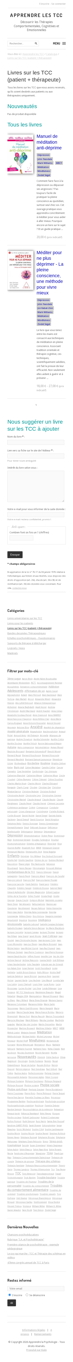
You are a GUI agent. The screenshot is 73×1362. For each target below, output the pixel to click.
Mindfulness (44, 171)
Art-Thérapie (33, 735)
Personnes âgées (36, 1077)
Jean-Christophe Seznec (26, 940)
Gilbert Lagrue (53, 892)
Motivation (39, 1045)
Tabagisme (40, 1153)
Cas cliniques (51, 771)
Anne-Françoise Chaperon (19, 719)
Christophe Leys (33, 795)
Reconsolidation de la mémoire (38, 1109)
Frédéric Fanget (24, 888)
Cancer (60, 767)
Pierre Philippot (44, 1093)
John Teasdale (45, 159)
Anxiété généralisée (18, 731)
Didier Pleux (47, 836)
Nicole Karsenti (42, 1053)
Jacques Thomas (47, 932)
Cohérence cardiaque (17, 807)
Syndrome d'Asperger (24, 1153)
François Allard (38, 876)
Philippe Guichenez (34, 1081)
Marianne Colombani (17, 1004)
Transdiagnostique (45, 1174)
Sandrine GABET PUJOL (17, 1125)
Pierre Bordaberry (54, 1089)
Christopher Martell (16, 799)
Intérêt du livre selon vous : (22, 467)
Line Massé (47, 980)
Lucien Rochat (25, 988)
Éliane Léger (24, 864)
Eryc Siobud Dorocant (52, 856)
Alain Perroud (34, 695)
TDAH (50, 1153)
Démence (38, 831)
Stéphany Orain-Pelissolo (30, 1141)
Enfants (13, 856)
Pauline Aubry (20, 1073)
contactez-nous (19, 588)
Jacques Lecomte (15, 932)
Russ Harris (41, 1121)
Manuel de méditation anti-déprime (49, 142)
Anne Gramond (40, 715)
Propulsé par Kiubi (36, 1350)
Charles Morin (34, 783)
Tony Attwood (28, 1174)
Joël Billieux (58, 960)
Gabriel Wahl (56, 888)
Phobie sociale (49, 1085)
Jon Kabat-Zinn (45, 308)
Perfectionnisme (35, 1073)
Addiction (53, 686)
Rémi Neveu (45, 1113)
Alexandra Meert (42, 699)
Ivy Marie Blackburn (55, 928)
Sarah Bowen (35, 1125)
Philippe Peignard (53, 1081)
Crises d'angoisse (27, 811)
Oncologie (23, 1061)
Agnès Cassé (52, 691)
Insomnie (32, 920)
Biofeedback (20, 763)
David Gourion (37, 819)
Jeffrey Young (34, 956)
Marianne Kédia (35, 1004)
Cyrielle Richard (57, 811)
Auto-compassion (26, 747)
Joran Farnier (28, 968)
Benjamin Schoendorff (36, 751)
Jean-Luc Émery (30, 944)
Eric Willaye (35, 856)
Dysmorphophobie (16, 844)
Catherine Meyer (34, 775)
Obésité (41, 1057)
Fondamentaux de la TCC (21, 872)
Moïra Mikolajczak (25, 1045)
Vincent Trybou (14, 1206)
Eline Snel (51, 844)
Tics (53, 1169)
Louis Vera (37, 984)
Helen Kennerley (54, 908)
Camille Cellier (48, 767)
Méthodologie (14, 1036)
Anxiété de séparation (54, 727)
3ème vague (14, 678)
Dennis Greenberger (48, 823)
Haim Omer (12, 904)
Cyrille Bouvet (14, 815)
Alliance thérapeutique (45, 703)
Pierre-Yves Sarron (15, 1097)
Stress (45, 1141)
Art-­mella (44, 735)
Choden (33, 787)
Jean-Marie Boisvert (48, 944)
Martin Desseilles (47, 1024)
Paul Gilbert (51, 1069)
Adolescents (15, 691)
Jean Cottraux (49, 936)
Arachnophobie (50, 731)
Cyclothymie (42, 811)
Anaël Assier (41, 707)
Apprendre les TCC (36, 15)
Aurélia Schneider (41, 739)
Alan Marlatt (21, 699)
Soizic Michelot (24, 1129)
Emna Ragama (49, 852)
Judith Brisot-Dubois (26, 972)
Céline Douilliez (55, 779)
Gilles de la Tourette (17, 896)
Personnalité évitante (17, 1077)
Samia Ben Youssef (55, 1121)
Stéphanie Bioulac (46, 1137)
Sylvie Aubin (12, 1149)
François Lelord (14, 880)
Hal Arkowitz (25, 904)
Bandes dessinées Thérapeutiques (26, 633)
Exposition (12, 864)
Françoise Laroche (15, 884)
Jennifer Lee (46, 956)
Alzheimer (12, 707)
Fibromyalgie (39, 868)
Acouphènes (13, 687)
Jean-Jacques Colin (47, 940)
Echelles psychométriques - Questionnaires (31, 638)
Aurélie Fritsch (30, 743)
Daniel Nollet (28, 815)
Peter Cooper (51, 1077)
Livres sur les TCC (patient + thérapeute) (29, 628)
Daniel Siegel (41, 815)
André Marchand (27, 711)
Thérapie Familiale (15, 1165)
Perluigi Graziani (52, 1073)
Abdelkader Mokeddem (18, 683)
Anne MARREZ (54, 715)
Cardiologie (37, 771)
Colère (32, 807)
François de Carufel (55, 876)
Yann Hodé (27, 1210)
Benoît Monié (54, 751)
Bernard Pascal (14, 755)
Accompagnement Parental (49, 683)
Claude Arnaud (34, 799)
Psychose (39, 1105)
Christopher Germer (51, 795)
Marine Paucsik (38, 1016)
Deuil (26, 827)
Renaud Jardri (13, 1113)
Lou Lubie (12, 984)
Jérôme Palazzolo (30, 960)
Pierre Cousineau (15, 1093)
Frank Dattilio (32, 884)
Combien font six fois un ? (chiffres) (29, 532)
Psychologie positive (55, 1101)
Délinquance (27, 831)
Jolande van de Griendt (52, 964)
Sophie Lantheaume (54, 1129)
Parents (47, 1061)
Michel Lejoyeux (44, 1036)
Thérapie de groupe (24, 1161)
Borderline (33, 763)
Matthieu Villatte (44, 1028)
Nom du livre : (16, 436)
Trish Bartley (30, 1177)
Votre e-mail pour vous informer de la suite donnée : (36, 509)
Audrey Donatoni (24, 739)
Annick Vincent (54, 723)
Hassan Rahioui (38, 908)
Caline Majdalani (32, 767)
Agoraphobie (13, 695)
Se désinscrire (37, 1295)
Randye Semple (14, 1109)
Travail (58, 1174)
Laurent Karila (21, 980)
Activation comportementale (33, 687)
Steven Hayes (13, 1137)
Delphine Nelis (14, 823)
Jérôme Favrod (14, 960)
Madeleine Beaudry (44, 992)
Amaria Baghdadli (26, 707)
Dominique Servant (22, 840)
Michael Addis (29, 1036)
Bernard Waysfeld (15, 759)
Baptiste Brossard (16, 751)
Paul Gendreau (38, 1069)
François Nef (29, 880)
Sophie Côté (38, 1129)
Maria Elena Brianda (38, 1000)
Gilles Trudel (34, 896)
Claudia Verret (39, 803)
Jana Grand (23, 936)
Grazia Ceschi (22, 900)
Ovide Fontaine (36, 1061)
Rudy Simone (29, 1121)
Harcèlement (24, 908)
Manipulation (35, 996)
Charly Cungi (23, 787)
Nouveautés (26, 1057)
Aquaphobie (36, 731)
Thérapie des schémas (47, 1161)
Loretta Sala (58, 980)
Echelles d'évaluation (36, 844)
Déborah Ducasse (38, 827)
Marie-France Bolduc (45, 1012)
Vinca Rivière (54, 1202)
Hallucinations (38, 904)
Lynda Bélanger (49, 988)
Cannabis (11, 771)
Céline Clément (39, 779)
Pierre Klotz (30, 1093)
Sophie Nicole (27, 1133)
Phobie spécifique (17, 1089)
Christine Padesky (30, 791)
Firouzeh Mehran (54, 868)
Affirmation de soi (35, 691)
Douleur (55, 840)
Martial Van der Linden (26, 1024)
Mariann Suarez (55, 1000)
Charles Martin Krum (16, 783)
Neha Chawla (54, 1049)
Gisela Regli (46, 896)
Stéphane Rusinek (29, 1137)
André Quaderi (43, 711)
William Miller (38, 1206)
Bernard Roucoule (50, 755)
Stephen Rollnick (57, 1133)
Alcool (31, 699)
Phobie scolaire (31, 1085)
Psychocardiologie (35, 1101)
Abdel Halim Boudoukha (45, 679)
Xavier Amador (14, 1210)
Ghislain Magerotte (36, 892)
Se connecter (58, 3)
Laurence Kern (44, 976)
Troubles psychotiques (28, 1194)
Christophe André (15, 795)
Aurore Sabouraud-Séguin (50, 743)
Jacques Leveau (32, 932)
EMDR (38, 848)
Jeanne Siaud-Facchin (16, 956)
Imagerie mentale (53, 916)
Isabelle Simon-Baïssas (34, 928)
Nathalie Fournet (24, 1049)
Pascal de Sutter (28, 1065)
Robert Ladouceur (31, 1117)
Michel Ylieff (22, 1041)
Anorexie (11, 727)
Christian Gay (45, 787)
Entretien (25, 856)
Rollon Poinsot (14, 1121)
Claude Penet (25, 803)
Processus (55, 1097)
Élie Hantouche (38, 864)
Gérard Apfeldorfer (16, 892)
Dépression (43, 155)
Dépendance (50, 831)
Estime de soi (41, 860)
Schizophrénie (48, 1125)
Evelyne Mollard (56, 860)
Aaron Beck (27, 679)
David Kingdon (52, 819)
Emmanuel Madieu (16, 852)
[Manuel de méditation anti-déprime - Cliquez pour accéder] (20, 172)
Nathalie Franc (40, 1049)
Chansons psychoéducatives (23, 1234)
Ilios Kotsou (38, 916)
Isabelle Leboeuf (31, 924)
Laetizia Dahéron (15, 976)
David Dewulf (23, 819)
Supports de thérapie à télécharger (26, 643)
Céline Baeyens (24, 779)
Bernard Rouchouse (31, 755)
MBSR (61, 1028)
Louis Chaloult (25, 984)
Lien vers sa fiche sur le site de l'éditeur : (30, 450)
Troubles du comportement (36, 1186)
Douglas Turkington (41, 840)
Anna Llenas (56, 711)
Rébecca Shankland (30, 1113)
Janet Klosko (35, 936)
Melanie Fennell (28, 1032)
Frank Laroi (44, 884)
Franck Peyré (24, 876)
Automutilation (42, 747)
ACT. (33, 682)
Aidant (24, 695)
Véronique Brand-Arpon (39, 1198)
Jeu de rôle (58, 956)
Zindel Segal (44, 175)
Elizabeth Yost (28, 848)
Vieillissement (40, 1202)
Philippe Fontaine (15, 1081)
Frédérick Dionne (41, 888)
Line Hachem (34, 980)
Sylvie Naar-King (40, 1149)
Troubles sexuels (48, 1194)
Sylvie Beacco (26, 1149)
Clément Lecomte (55, 803)
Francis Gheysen (44, 872)
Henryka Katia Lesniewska (36, 912)
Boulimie (45, 763)
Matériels (12, 653)
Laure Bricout (30, 976)
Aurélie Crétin (57, 739)
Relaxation (59, 1109)
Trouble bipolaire (46, 1177)
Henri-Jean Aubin (15, 912)
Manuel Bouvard (50, 996)
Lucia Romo (49, 984)
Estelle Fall (12, 860)
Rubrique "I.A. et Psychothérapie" (25, 1239)
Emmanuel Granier (51, 848)
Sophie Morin (13, 1133)
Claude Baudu (48, 799)
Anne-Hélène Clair (41, 719)
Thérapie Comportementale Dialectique (31, 1157)
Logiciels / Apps (16, 648)
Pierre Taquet (59, 1093)
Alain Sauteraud (49, 695)
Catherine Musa (50, 775)
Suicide (25, 1145)
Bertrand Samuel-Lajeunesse (38, 759)
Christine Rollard (48, 791)
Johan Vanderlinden (16, 964)
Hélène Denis (25, 916)
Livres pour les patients (20, 623)
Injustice (23, 920)
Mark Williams (45, 163)
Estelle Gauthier (25, 860)
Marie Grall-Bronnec (28, 1008)
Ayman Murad (57, 747)
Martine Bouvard (27, 1028)
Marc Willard (22, 1000)
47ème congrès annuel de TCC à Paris (28, 1262)
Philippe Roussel (15, 1085)
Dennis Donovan (30, 823)
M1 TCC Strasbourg (25, 992)
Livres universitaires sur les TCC (24, 618)
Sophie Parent (42, 1133)
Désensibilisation (32, 836)
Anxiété (36, 727)
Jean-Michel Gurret (29, 948)
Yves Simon (38, 1210)
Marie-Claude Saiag (25, 1012)
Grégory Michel (37, 900)
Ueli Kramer (21, 1198)
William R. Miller (53, 1206)
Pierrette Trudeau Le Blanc (37, 1097)
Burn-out (19, 767)
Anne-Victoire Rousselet (34, 723)
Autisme (11, 747)
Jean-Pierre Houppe (54, 952)
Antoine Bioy (23, 727)
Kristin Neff (55, 972)
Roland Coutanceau (50, 1117)
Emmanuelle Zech (34, 852)
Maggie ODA (22, 996)
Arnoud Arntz (20, 735)
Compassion (42, 807)
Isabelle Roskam (15, 928)
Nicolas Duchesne (25, 1053)
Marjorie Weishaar (15, 1020)
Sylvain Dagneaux (54, 1145)
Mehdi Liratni (13, 1032)
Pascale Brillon (43, 1065)
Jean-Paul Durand (47, 948)
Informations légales (33, 1330)
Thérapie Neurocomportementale (41, 1165)
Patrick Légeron (23, 1069)
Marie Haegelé (46, 1008)
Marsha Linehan (47, 1020)
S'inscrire (44, 3)
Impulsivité (12, 920)
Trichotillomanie (15, 1177)
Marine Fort (24, 1016)
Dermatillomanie (15, 827)
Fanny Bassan (25, 868)
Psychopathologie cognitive (20, 1105)
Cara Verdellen (24, 771)
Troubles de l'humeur (26, 1182)
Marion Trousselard (55, 1016)
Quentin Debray (52, 1105)
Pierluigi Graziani (36, 1089)
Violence (27, 1206)
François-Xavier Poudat (46, 880)
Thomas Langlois (21, 1169)
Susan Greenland (38, 1145)
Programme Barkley (16, 1101)
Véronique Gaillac (24, 1202)
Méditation (43, 167)
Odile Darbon (52, 1057)
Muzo (48, 1045)
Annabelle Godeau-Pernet (19, 715)
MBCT (59, 163)
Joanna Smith (46, 960)
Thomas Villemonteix (40, 1169)
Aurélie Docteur (14, 743)
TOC (18, 1173)
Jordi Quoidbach (43, 968)
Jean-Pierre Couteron (34, 952)
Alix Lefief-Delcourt (24, 703)
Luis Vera (37, 988)
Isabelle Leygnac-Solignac (52, 924)
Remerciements (42, 1334)
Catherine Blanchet (16, 775)
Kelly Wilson (43, 972)
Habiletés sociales (53, 900)
